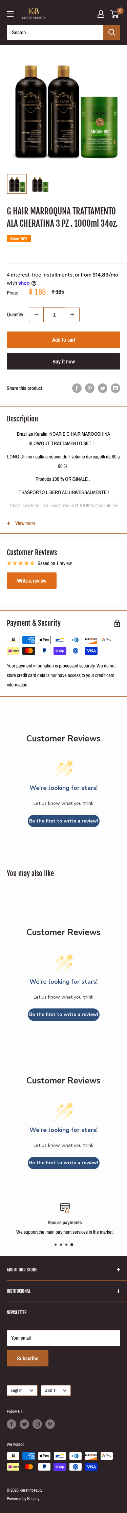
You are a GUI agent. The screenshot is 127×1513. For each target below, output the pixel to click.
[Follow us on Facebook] (11, 1424)
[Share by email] (115, 388)
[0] (114, 14)
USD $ (50, 1390)
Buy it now (63, 361)
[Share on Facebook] (77, 388)
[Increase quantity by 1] (72, 314)
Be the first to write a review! (63, 821)
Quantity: (16, 314)
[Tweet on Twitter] (102, 388)
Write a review (31, 580)
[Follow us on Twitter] (24, 1424)
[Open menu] (10, 14)
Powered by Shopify (23, 1498)
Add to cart (63, 339)
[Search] (111, 32)
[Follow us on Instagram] (37, 1424)
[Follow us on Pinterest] (50, 1424)
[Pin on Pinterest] (89, 388)
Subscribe (27, 1358)
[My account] (101, 14)
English (16, 1390)
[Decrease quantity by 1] (36, 314)
